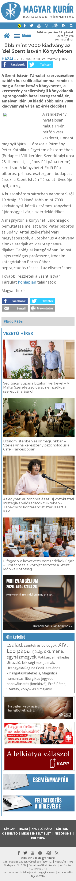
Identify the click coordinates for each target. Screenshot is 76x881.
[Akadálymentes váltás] (19, 26)
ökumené (53, 651)
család (14, 644)
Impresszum (10, 872)
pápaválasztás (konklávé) (26, 683)
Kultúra (38, 838)
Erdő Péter (56, 683)
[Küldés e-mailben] (15, 310)
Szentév (13, 689)
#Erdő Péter (14, 321)
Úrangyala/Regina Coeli (25, 668)
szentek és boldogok (40, 645)
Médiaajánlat (28, 872)
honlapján (27, 282)
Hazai (7, 58)
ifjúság (36, 651)
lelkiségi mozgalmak (38, 662)
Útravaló (13, 662)
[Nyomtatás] (42, 310)
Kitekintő (10, 833)
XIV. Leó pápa (41, 829)
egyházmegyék (21, 657)
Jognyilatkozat (47, 872)
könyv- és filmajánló (36, 689)
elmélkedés (60, 657)
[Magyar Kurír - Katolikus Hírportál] (37, 19)
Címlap (9, 829)
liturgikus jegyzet (39, 678)
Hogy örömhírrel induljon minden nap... (30, 587)
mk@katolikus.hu (47, 865)
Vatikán (44, 657)
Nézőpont (63, 833)
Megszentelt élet (36, 833)
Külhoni (62, 829)
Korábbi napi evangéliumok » (52, 626)
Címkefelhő (16, 637)
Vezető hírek (18, 333)
